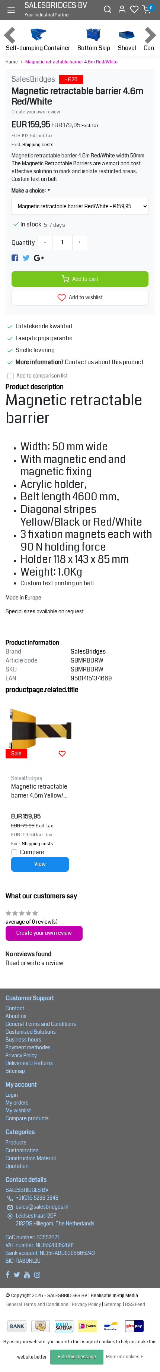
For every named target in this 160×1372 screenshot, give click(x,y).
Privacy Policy (21, 1055)
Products (16, 1142)
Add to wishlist (85, 297)
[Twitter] (26, 257)
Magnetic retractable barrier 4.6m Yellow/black (39, 791)
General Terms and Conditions (41, 1024)
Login (12, 1095)
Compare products (27, 1118)
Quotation (17, 1166)
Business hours (23, 1039)
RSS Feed (135, 1304)
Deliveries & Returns (29, 1063)
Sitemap (15, 1071)
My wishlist (18, 1110)
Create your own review (36, 112)
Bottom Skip (93, 48)
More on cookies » (124, 1357)
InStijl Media (125, 1295)
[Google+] (39, 257)
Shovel (127, 48)
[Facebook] (15, 257)
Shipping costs (38, 144)
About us (16, 1016)
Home (12, 62)
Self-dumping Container (38, 48)
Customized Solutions (31, 1032)
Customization (22, 1150)
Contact (15, 1008)
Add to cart (85, 279)
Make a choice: (30, 190)
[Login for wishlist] (62, 753)
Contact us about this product (104, 362)
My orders (17, 1102)
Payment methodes (28, 1047)
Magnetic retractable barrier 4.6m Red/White (71, 62)
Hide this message (77, 1357)
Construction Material (31, 1158)
